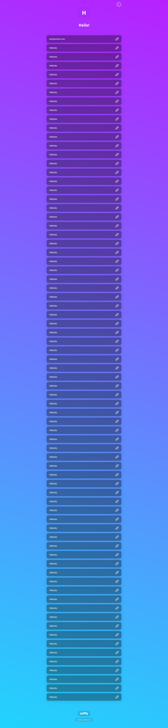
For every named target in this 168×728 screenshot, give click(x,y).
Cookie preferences (84, 720)
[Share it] (118, 4)
